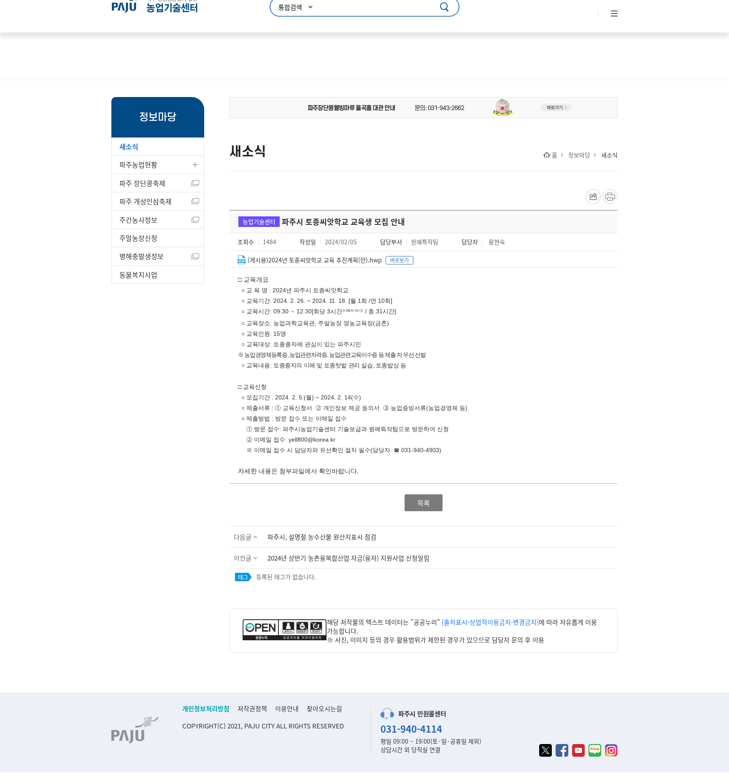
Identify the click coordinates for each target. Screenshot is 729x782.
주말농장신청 (138, 238)
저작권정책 (252, 708)
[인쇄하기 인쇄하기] (610, 196)
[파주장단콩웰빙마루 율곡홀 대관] (423, 106)
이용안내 (287, 708)
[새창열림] (285, 630)
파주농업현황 (138, 164)
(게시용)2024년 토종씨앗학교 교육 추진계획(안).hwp (315, 260)
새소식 (128, 146)
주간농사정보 (138, 220)
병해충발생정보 (141, 256)
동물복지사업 (138, 275)
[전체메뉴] (613, 13)
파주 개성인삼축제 (145, 201)
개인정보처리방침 (206, 708)
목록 (423, 503)
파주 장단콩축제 (142, 183)
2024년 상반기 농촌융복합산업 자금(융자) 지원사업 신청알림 (348, 557)
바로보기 (399, 260)
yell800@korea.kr (312, 439)
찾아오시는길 (324, 708)
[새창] (545, 750)
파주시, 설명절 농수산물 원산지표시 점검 (321, 536)
